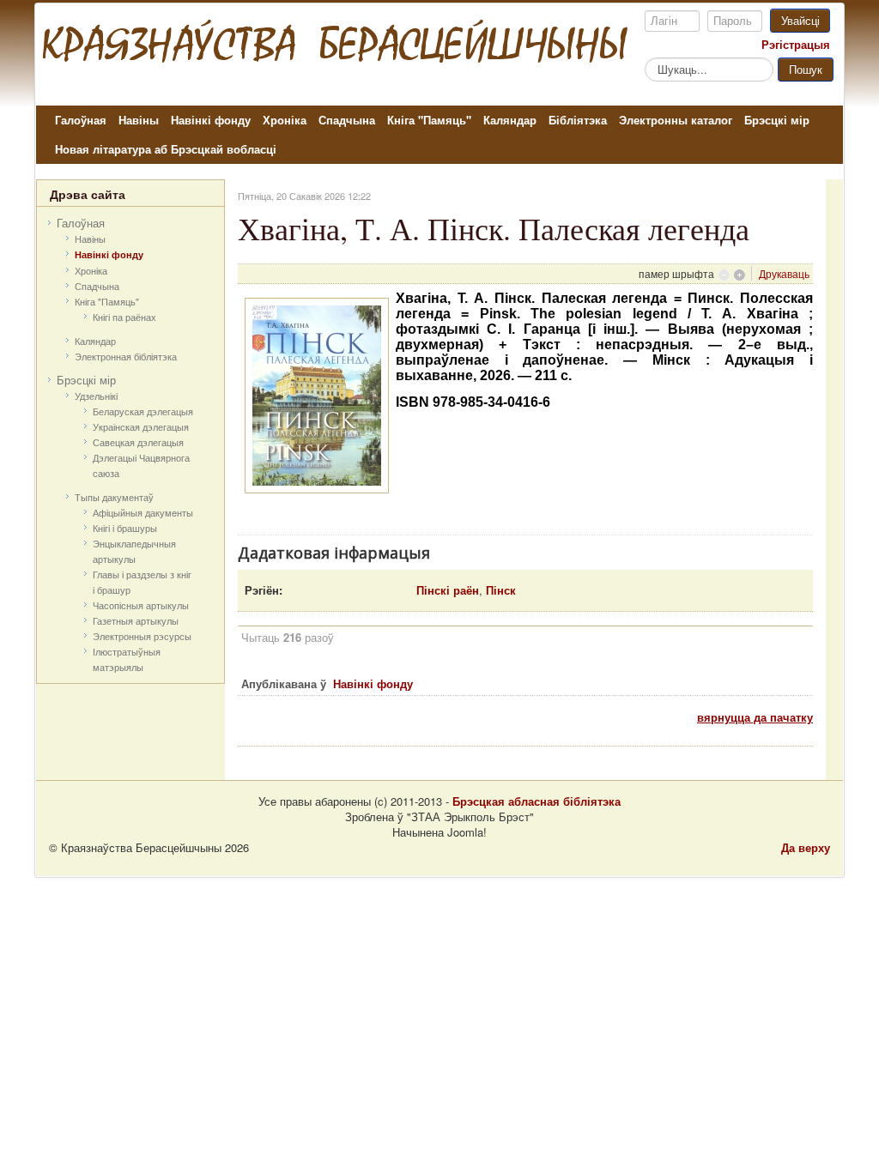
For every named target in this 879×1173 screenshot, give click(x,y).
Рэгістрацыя (795, 44)
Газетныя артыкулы (136, 620)
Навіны (138, 120)
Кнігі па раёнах (124, 316)
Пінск (501, 590)
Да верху (805, 847)
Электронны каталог (675, 120)
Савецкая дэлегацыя (138, 442)
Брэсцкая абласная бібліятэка (536, 801)
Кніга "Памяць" (429, 120)
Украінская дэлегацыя (141, 426)
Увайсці (800, 20)
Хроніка (284, 120)
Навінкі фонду (211, 120)
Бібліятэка (578, 120)
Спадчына (346, 120)
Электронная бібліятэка (126, 356)
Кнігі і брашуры (125, 528)
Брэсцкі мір (776, 120)
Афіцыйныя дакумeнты (143, 512)
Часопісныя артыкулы (141, 605)
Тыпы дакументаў (114, 497)
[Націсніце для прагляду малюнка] (317, 393)
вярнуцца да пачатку (755, 717)
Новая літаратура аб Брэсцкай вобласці (165, 149)
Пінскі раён (447, 590)
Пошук (805, 69)
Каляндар (509, 120)
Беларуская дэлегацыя (143, 411)
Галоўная (80, 120)
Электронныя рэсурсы (142, 636)
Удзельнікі (96, 395)
